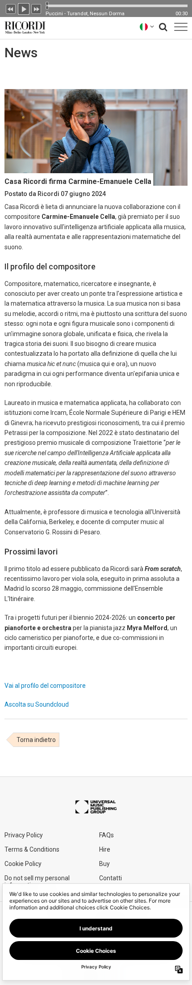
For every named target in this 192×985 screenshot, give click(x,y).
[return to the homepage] (23, 26)
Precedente (10, 8)
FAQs (106, 835)
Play (23, 8)
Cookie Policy (23, 863)
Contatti (110, 878)
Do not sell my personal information (37, 881)
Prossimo (36, 8)
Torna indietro (36, 739)
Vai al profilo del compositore (45, 685)
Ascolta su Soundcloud (36, 704)
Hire (104, 849)
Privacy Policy (23, 835)
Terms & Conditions (31, 849)
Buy (104, 863)
